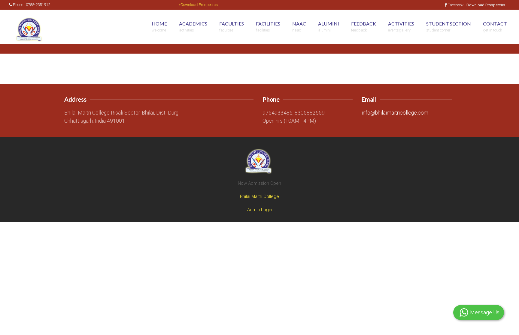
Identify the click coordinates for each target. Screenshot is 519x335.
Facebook (456, 5)
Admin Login (259, 209)
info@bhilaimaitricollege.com (395, 113)
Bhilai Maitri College (259, 196)
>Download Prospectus (194, 4)
